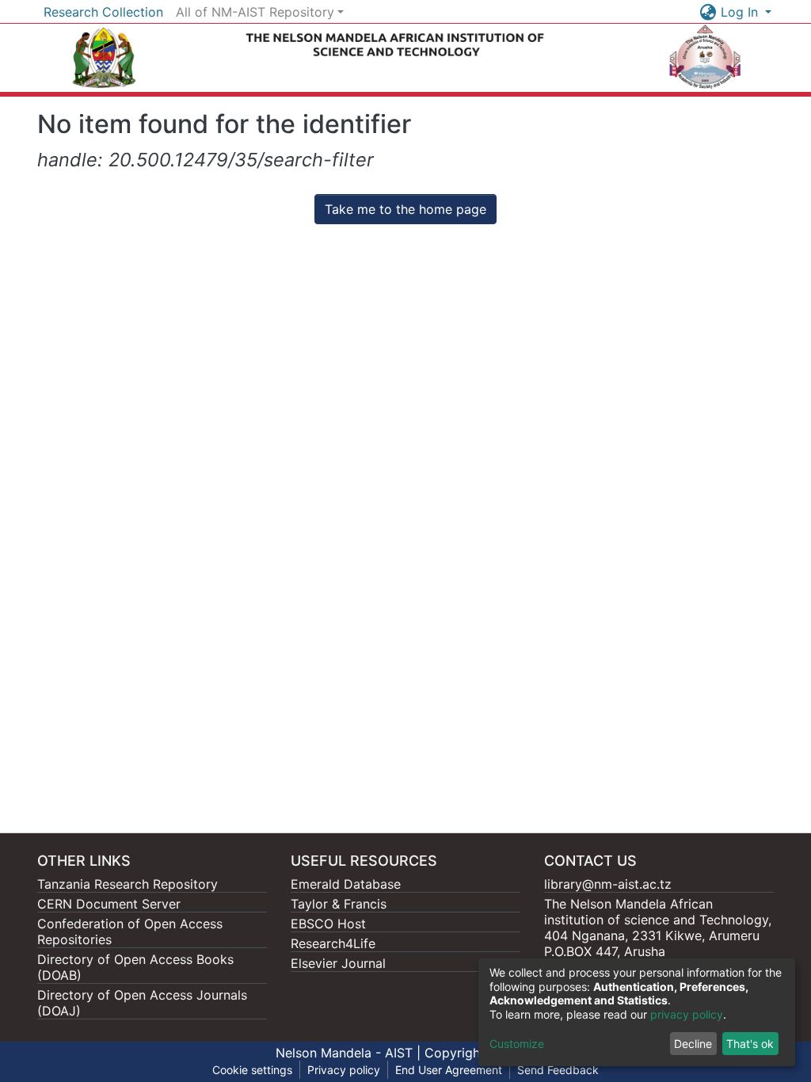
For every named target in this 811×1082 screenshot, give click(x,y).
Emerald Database (346, 884)
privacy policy (686, 1014)
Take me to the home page (405, 209)
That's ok (750, 1043)
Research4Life (333, 943)
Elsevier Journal (338, 963)
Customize (516, 1043)
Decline (693, 1043)
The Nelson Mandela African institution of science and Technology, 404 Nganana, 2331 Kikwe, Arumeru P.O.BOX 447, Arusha (657, 927)
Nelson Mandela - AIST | (350, 1053)
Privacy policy (343, 1069)
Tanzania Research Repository (127, 884)
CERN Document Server (109, 904)
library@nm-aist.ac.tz (608, 884)
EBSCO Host (328, 924)
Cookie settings (252, 1069)
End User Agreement (448, 1069)
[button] (708, 12)
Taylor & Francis (338, 904)
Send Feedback (558, 1069)
